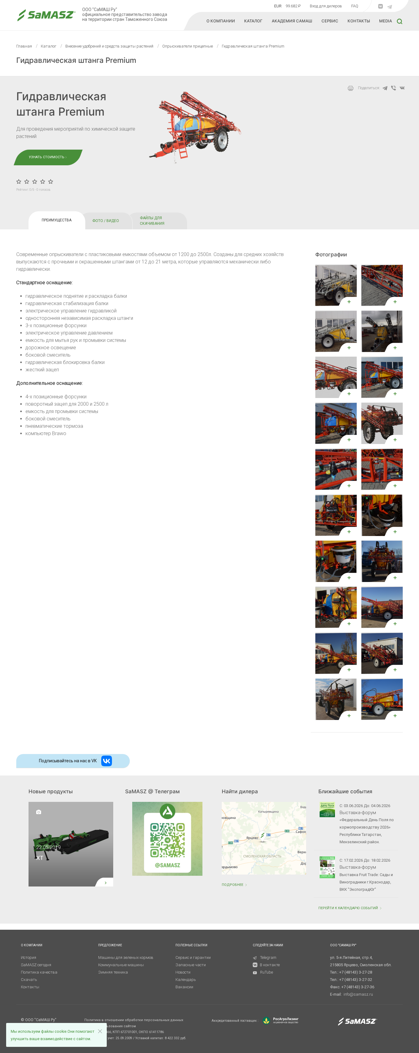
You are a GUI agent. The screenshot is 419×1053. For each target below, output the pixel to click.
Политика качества (39, 972)
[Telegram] (385, 88)
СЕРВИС (329, 20)
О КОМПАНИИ (220, 20)
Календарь (185, 979)
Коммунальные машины (121, 965)
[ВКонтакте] (402, 88)
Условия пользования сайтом (110, 1026)
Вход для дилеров (326, 6)
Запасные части (190, 965)
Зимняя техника (113, 972)
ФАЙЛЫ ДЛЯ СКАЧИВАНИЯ (152, 221)
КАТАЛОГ (253, 20)
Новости (182, 972)
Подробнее (233, 885)
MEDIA (385, 20)
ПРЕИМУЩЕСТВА (56, 220)
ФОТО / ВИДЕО (105, 221)
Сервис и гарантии (193, 957)
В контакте (270, 965)
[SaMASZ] (46, 15)
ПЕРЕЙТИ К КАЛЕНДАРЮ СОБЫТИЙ (348, 908)
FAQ (354, 6)
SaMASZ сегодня (36, 965)
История (28, 957)
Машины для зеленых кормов (125, 957)
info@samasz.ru (358, 994)
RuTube (266, 972)
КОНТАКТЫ (359, 20)
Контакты (30, 987)
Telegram (268, 957)
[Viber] (393, 88)
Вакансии (184, 987)
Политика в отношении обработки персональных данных (133, 1020)
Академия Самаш (292, 20)
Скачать (29, 979)
